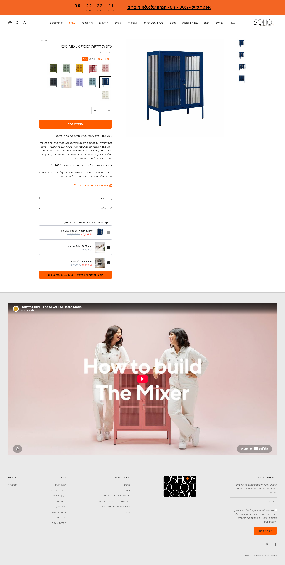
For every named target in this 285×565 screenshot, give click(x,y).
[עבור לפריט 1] (241, 43)
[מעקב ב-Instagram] (267, 544)
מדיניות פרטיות (58, 490)
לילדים (118, 22)
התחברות (12, 484)
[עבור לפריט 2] (241, 55)
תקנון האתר (60, 484)
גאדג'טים (103, 22)
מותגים (219, 22)
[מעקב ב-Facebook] (275, 544)
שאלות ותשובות (58, 512)
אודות (127, 490)
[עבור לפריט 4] (241, 79)
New (232, 22)
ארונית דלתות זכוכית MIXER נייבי (76, 231)
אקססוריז (132, 22)
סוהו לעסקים (56, 22)
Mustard (43, 40)
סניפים (126, 484)
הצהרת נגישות (59, 522)
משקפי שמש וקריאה (153, 22)
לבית (206, 22)
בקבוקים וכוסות (190, 22)
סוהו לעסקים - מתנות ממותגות (114, 501)
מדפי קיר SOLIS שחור (82, 261)
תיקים (173, 22)
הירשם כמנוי (265, 531)
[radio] (105, 69)
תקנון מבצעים (59, 495)
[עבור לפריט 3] (241, 67)
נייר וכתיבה (87, 22)
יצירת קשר (61, 517)
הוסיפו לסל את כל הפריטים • (75, 274)
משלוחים (61, 501)
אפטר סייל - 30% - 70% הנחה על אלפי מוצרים (169, 7)
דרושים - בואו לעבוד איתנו (117, 495)
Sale (72, 22)
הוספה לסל (75, 124)
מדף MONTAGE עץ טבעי (80, 246)
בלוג (128, 512)
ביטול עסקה (60, 506)
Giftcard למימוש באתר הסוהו (115, 506)
